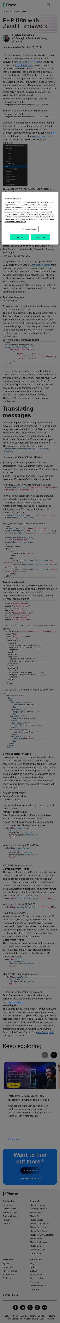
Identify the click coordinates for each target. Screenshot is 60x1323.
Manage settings (29, 229)
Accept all (40, 237)
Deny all (19, 237)
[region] (30, 218)
